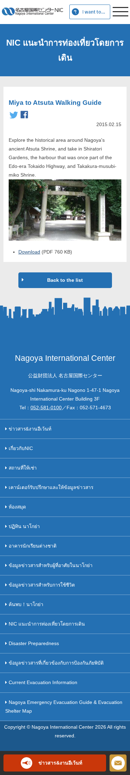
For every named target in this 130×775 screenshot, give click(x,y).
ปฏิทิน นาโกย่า (24, 526)
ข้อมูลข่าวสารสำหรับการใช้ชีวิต (42, 585)
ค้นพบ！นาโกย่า (26, 604)
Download (29, 252)
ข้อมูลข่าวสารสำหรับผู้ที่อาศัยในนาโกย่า (51, 565)
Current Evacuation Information (43, 682)
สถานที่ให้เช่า (23, 468)
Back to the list (65, 280)
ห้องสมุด (17, 507)
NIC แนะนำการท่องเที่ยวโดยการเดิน (47, 624)
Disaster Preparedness (34, 643)
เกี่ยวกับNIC (21, 448)
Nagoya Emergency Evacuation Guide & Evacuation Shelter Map (63, 706)
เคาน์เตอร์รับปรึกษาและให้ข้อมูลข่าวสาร (51, 487)
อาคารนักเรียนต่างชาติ (33, 546)
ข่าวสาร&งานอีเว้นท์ (30, 429)
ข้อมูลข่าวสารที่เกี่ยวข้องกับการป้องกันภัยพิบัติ (56, 663)
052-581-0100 (46, 407)
